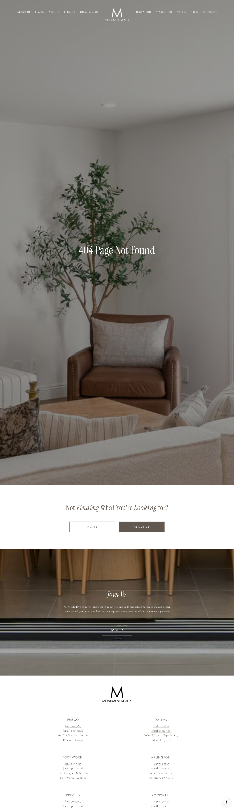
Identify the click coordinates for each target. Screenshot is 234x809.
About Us (142, 526)
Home (92, 526)
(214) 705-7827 (73, 726)
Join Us (117, 630)
